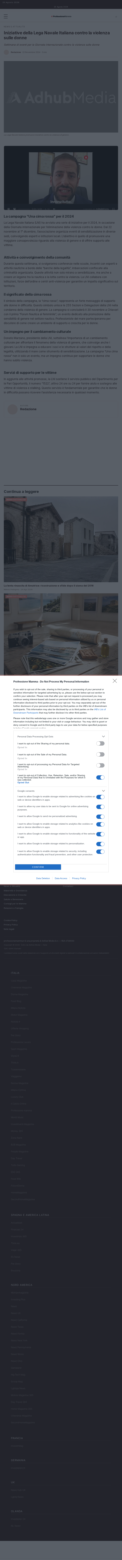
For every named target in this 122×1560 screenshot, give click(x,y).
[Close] (116, 682)
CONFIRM (38, 867)
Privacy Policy (79, 878)
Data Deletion (43, 878)
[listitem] (61, 736)
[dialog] (61, 780)
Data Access (61, 878)
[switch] (100, 743)
